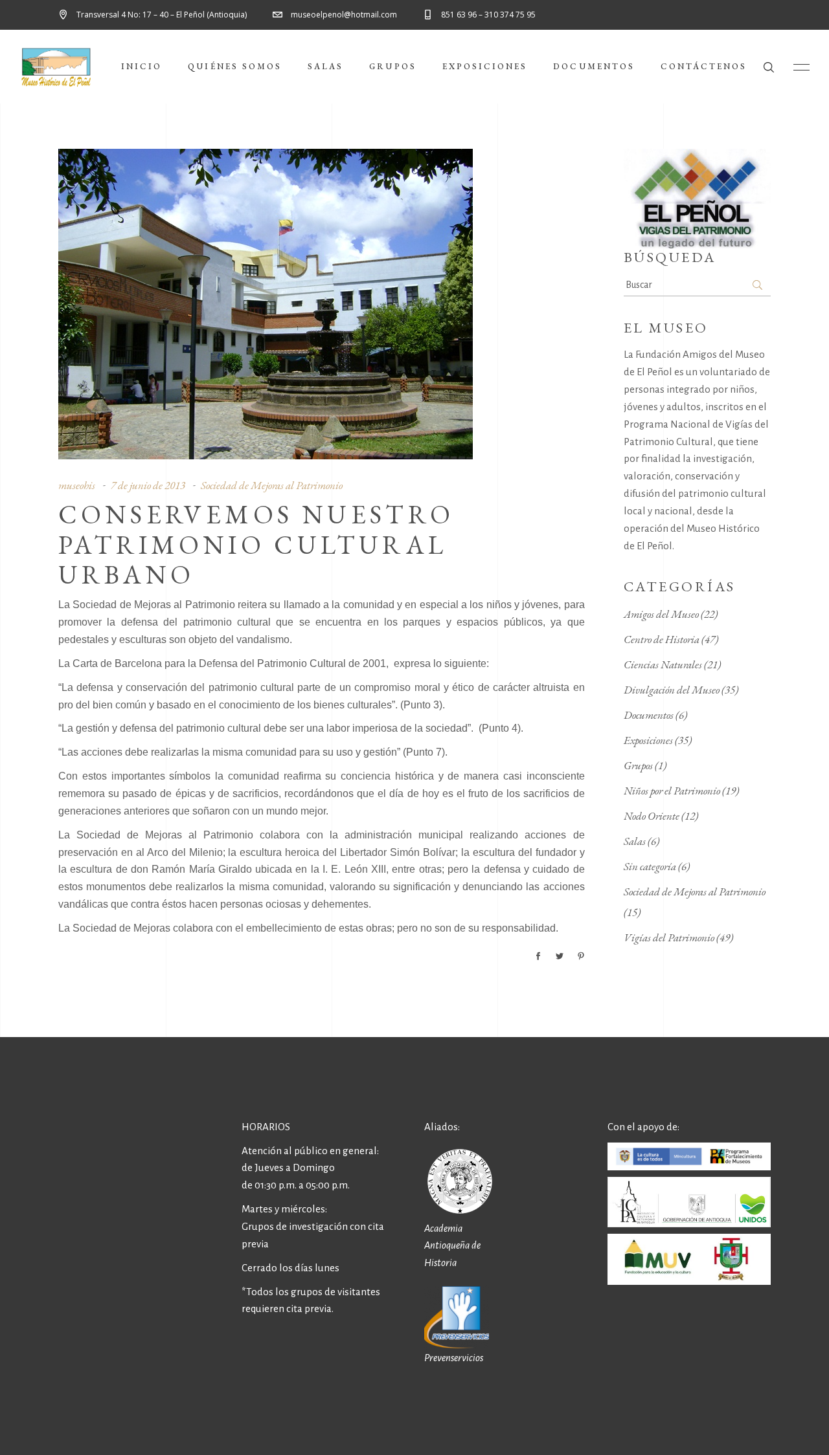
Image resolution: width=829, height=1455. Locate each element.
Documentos (649, 715)
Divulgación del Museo (672, 690)
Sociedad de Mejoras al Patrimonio (272, 485)
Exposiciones (648, 740)
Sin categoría (650, 866)
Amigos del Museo (661, 614)
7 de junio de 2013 (148, 485)
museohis (76, 485)
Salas (635, 841)
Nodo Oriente (651, 816)
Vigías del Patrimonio (669, 937)
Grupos (638, 765)
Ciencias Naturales (663, 664)
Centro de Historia (661, 639)
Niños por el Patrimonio (672, 790)
